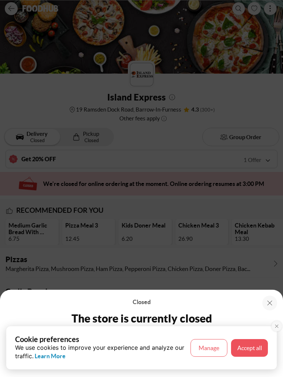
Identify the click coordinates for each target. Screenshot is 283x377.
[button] (269, 303)
